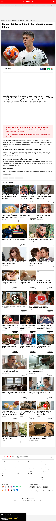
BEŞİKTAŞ (40, 5)
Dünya (3, 475)
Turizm (16, 469)
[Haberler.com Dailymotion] (17, 490)
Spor (9, 20)
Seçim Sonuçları (31, 467)
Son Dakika (4, 469)
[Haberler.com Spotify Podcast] (20, 487)
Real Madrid (5, 177)
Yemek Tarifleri (31, 473)
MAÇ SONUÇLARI (14, 5)
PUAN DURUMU (25, 5)
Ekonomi (3, 464)
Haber (23, 498)
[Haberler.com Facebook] (6, 487)
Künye (48, 456)
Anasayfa (3, 20)
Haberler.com (31, 461)
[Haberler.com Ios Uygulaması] (32, 487)
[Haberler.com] (8, 457)
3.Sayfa (3, 473)
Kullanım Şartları (44, 464)
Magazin (3, 467)
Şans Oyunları (31, 469)
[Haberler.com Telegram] (14, 490)
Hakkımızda (35, 456)
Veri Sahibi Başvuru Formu (47, 471)
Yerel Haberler (18, 473)
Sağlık (16, 464)
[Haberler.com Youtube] (8, 490)
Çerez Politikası (44, 467)
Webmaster (43, 473)
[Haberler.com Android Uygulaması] (38, 487)
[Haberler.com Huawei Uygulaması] (45, 487)
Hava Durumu (31, 464)
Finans (16, 467)
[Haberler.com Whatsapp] (17, 487)
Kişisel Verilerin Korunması (46, 469)
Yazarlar (16, 471)
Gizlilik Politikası (44, 466)
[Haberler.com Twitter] (8, 487)
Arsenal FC (11, 177)
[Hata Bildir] (25, 500)
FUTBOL (34, 5)
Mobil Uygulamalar (45, 475)
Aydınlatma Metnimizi (12, 518)
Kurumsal (43, 461)
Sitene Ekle (43, 479)
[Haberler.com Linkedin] (14, 487)
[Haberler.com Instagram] (11, 487)
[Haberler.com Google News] (3, 487)
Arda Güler (17, 177)
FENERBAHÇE (49, 5)
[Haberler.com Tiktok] (11, 490)
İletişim (44, 456)
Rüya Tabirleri (31, 471)
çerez (2, 515)
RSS (42, 477)
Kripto (3, 471)
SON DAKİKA (4, 5)
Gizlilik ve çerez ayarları (18, 500)
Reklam (39, 456)
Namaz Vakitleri (31, 466)
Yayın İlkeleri (51, 457)
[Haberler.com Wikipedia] (6, 490)
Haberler (3, 461)
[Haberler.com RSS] (3, 490)
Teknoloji (17, 466)
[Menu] (2, 1)
